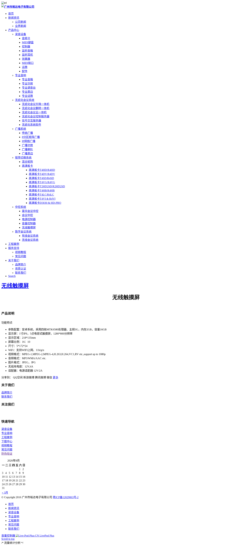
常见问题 (6, 449)
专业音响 (20, 75)
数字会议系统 (23, 231)
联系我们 (6, 396)
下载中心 (6, 441)
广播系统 (20, 128)
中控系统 (20, 206)
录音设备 (20, 34)
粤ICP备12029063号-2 (66, 497)
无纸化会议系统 (24, 100)
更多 (55, 377)
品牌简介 (6, 392)
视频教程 (6, 445)
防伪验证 (6, 453)
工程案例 (6, 437)
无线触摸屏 (15, 286)
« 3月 (5, 492)
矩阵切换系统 (23, 157)
